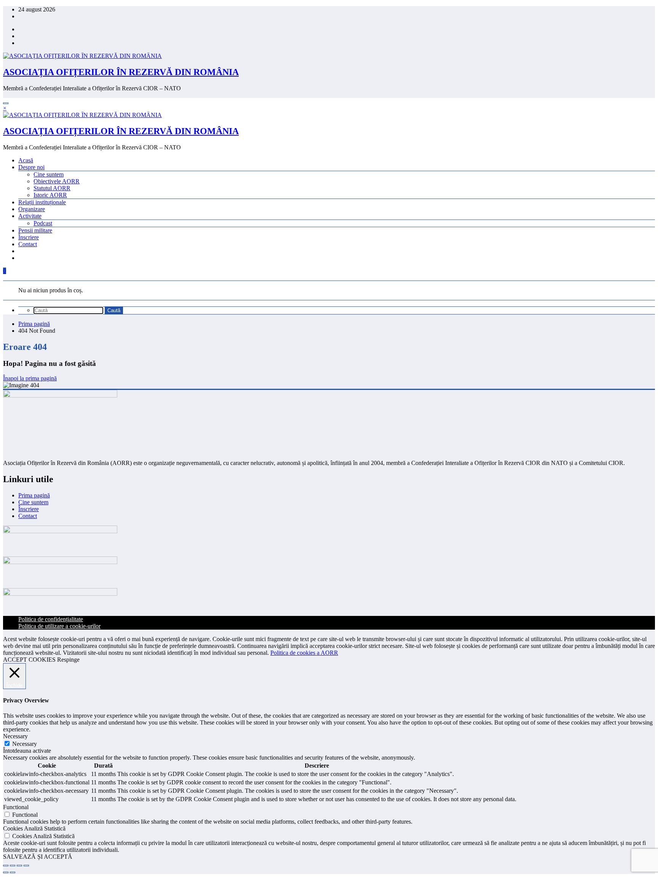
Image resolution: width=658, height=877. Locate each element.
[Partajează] (19, 865)
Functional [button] (16, 807)
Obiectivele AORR (57, 181)
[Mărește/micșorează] (5, 865)
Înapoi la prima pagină (30, 378)
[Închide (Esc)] (26, 865)
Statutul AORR (52, 188)
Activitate (30, 216)
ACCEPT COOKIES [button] (29, 659)
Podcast (43, 223)
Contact (27, 244)
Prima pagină (34, 495)
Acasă (25, 160)
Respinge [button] (68, 659)
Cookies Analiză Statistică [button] (34, 828)
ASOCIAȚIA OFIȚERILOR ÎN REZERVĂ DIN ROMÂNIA (121, 72)
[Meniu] (5, 103)
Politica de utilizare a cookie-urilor (59, 626)
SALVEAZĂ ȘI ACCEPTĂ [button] (37, 856)
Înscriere (28, 237)
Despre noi (31, 167)
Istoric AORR (50, 195)
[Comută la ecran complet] (12, 865)
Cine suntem (49, 174)
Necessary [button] (15, 736)
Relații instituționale (42, 202)
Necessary (24, 744)
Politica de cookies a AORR (304, 652)
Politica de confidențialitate (50, 619)
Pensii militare (35, 230)
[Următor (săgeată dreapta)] (12, 872)
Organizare (31, 209)
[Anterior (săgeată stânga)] (5, 872)
